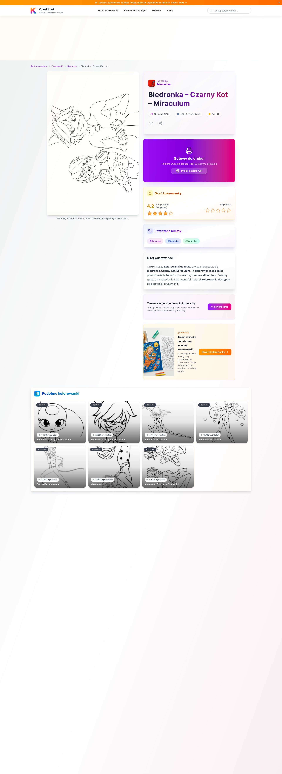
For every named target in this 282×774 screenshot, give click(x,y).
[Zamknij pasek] (279, 2)
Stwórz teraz (221, 306)
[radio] (207, 210)
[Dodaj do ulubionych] (151, 123)
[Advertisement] (141, 38)
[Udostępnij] (160, 123)
